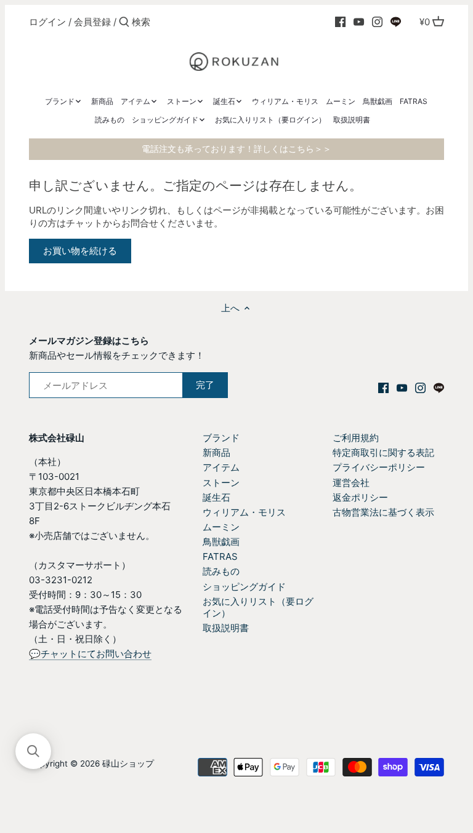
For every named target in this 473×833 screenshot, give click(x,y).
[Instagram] (377, 21)
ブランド (221, 438)
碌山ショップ (128, 763)
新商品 (216, 452)
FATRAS (220, 556)
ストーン (221, 482)
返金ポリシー (360, 497)
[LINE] (395, 21)
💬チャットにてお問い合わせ (90, 654)
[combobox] (184, 21)
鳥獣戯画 (221, 542)
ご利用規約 (356, 438)
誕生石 (216, 497)
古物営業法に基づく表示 (383, 512)
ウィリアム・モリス (244, 512)
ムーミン (221, 527)
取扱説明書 (226, 628)
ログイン (47, 22)
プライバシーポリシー (379, 467)
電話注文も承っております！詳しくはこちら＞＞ (236, 149)
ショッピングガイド (244, 586)
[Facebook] (340, 21)
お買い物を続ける (80, 251)
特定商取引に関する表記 (383, 452)
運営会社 (351, 482)
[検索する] (124, 22)
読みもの (221, 571)
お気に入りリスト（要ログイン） (258, 608)
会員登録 (92, 22)
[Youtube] (359, 21)
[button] (33, 751)
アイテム (221, 467)
